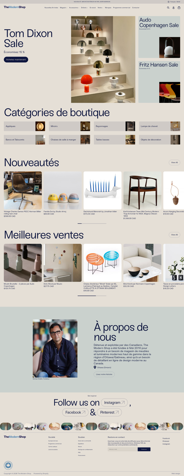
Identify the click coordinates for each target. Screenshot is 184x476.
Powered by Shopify (41, 473)
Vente (100, 8)
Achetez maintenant (16, 59)
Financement (81, 455)
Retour (80, 446)
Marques (108, 8)
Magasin (63, 8)
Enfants (84, 8)
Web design (176, 473)
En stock (93, 8)
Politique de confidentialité (85, 449)
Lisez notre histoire (104, 374)
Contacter (135, 8)
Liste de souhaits (53, 449)
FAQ (79, 452)
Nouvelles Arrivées (51, 8)
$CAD (178, 1)
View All (174, 162)
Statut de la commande (84, 441)
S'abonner (144, 449)
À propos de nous (53, 441)
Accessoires (73, 8)
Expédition (81, 443)
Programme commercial (121, 8)
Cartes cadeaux (52, 446)
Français (173, 2)
